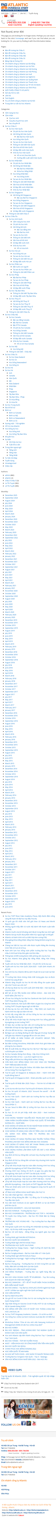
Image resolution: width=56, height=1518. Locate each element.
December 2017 (11, 683)
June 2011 (9, 877)
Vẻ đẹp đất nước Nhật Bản (23, 187)
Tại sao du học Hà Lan (21, 256)
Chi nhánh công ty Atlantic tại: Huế (18, 74)
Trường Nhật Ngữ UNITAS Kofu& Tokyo (20, 1242)
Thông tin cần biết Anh (21, 237)
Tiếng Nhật (13, 455)
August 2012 (10, 843)
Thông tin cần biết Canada (23, 333)
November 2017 (11, 686)
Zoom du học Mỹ (11, 1388)
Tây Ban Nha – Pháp (16, 397)
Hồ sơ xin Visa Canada (25, 344)
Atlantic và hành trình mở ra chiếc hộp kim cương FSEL (26, 937)
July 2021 (8, 572)
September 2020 (11, 596)
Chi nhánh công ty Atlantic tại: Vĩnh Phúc (20, 87)
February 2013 (10, 827)
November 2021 (11, 561)
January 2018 (10, 681)
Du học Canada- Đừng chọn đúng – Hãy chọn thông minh (27, 1054)
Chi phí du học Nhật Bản (22, 163)
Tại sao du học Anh (20, 235)
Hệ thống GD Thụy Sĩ (21, 301)
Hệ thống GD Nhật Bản (22, 166)
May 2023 (9, 527)
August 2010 (10, 901)
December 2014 (11, 768)
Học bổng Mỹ (18, 349)
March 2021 (9, 583)
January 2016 (10, 739)
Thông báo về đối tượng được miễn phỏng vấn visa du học (27, 956)
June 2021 (9, 575)
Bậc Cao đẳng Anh (24, 229)
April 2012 (9, 853)
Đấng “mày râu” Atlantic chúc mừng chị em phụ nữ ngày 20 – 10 (28, 1392)
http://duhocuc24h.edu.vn (12, 1512)
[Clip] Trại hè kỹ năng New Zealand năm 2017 (21, 1383)
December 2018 (11, 652)
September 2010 (11, 899)
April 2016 (9, 731)
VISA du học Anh (19, 245)
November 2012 (11, 835)
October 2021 (10, 564)
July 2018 (8, 665)
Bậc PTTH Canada (19, 325)
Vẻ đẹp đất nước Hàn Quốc (23, 150)
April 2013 (9, 822)
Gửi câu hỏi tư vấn (12, 93)
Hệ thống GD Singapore (22, 195)
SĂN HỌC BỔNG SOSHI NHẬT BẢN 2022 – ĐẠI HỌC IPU (26, 1359)
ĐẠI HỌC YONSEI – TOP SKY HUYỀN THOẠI (21, 1341)
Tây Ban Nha (14, 394)
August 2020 (10, 599)
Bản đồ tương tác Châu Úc (15, 58)
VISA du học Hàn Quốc (21, 152)
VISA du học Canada (20, 341)
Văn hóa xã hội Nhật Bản (22, 184)
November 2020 (11, 591)
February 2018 (10, 678)
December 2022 (11, 535)
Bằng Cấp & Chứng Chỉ (13, 61)
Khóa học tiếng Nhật (25, 171)
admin (7, 475)
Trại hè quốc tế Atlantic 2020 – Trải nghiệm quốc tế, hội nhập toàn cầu (27, 1377)
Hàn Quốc (13, 378)
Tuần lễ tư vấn (14, 444)
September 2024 (11, 498)
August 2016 (10, 723)
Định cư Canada (15, 413)
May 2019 (9, 638)
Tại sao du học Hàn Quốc (22, 142)
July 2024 (8, 503)
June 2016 (9, 726)
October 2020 (10, 593)
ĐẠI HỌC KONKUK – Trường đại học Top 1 (21, 1211)
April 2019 (9, 641)
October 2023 (10, 524)
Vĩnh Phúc (5, 1493)
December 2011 (11, 864)
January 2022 (10, 556)
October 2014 (10, 774)
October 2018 (10, 657)
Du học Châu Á (10, 126)
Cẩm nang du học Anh (21, 221)
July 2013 (8, 814)
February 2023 (10, 532)
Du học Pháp (14, 275)
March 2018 (9, 676)
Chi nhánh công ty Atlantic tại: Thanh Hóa (21, 82)
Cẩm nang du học (12, 113)
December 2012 (11, 832)
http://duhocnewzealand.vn (37, 1510)
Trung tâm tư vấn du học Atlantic (18, 103)
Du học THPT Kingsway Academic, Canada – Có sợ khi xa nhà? (28, 1314)
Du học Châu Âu (11, 216)
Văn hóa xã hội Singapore (23, 208)
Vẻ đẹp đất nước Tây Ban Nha (24, 296)
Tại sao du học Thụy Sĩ (21, 304)
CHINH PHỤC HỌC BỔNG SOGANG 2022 (20, 1349)
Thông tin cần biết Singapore (24, 206)
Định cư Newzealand (17, 418)
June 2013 (9, 816)
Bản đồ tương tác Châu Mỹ (15, 55)
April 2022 (9, 548)
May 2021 (9, 577)
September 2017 (11, 691)
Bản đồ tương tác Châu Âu (15, 53)
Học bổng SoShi (23, 176)
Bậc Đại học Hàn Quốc (25, 137)
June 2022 (9, 543)
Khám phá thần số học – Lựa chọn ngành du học (24, 1057)
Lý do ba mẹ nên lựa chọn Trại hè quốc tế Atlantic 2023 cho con (29, 1088)
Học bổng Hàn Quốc (21, 139)
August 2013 (10, 811)
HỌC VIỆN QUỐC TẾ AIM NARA (17, 1351)
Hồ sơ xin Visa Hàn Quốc (26, 155)
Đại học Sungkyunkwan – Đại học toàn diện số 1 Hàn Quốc (27, 1253)
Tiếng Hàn (13, 452)
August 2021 (10, 569)
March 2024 (9, 514)
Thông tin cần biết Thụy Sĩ (23, 306)
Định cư (8, 410)
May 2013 (9, 819)
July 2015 (8, 755)
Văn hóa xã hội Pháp (21, 285)
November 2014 (11, 771)
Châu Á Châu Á (10, 480)
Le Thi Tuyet (9, 483)
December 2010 (11, 891)
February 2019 (10, 646)
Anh (10, 373)
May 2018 (9, 670)
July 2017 (8, 697)
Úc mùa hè (13, 402)
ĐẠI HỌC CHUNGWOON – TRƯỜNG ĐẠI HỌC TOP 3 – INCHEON (29, 1213)
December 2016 (11, 713)
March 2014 (9, 792)
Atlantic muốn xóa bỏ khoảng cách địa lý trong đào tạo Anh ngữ (29, 932)
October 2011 (10, 869)
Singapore (13, 391)
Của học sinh (14, 118)
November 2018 (11, 654)
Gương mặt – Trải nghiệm (15, 423)
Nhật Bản (12, 386)
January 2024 (10, 516)
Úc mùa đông (14, 399)
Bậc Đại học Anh (23, 232)
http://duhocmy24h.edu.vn (34, 1512)
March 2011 (9, 885)
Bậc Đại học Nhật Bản (25, 168)
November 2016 (11, 715)
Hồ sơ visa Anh (22, 248)
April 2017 (9, 702)
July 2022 (8, 540)
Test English (9, 98)
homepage (20, 38)
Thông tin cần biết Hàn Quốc (24, 145)
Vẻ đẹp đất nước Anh (21, 243)
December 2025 (11, 495)
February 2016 (10, 737)
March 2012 (9, 856)
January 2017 (10, 710)
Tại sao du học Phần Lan (22, 269)
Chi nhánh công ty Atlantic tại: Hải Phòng (21, 71)
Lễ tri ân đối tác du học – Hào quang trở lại (21, 1030)
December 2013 (11, 800)
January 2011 (10, 888)
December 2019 (11, 620)
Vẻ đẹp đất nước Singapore (23, 211)
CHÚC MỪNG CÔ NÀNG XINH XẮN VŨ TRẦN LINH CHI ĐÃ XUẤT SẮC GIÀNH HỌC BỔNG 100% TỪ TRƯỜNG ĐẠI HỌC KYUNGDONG (30, 1134)
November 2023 (11, 522)
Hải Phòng (5, 1489)
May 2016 (9, 729)
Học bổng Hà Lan (19, 253)
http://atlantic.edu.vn (17, 1510)
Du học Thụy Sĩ (14, 298)
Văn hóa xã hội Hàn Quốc (23, 147)
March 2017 (9, 705)
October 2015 (10, 747)
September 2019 (11, 628)
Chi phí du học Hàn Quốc (22, 131)
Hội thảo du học (15, 442)
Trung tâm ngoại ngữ (13, 447)
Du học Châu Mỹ (11, 314)
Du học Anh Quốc (16, 219)
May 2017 (9, 699)
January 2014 (10, 798)
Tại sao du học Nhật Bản (22, 179)
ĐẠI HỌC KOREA (11, 1327)
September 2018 (11, 660)
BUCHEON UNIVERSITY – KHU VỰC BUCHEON (22, 1208)
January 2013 (10, 829)
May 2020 (9, 607)
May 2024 (9, 508)
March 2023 (9, 530)
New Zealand (14, 383)
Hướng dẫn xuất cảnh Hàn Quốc (29, 158)
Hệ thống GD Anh (19, 227)
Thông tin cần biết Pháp (22, 283)
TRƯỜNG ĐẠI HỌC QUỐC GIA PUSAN (19, 1245)
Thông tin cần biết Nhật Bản (24, 182)
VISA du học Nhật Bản (21, 190)
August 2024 (10, 500)
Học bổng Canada (20, 330)
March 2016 (9, 734)
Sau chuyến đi (14, 123)
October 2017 (10, 689)
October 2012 (10, 837)
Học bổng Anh (14, 431)
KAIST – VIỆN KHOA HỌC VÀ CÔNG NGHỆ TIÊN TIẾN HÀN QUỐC (29, 1343)
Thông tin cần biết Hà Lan (23, 259)
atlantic (8, 478)
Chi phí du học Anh (20, 224)
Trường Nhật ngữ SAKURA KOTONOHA (20, 1237)
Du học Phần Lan (15, 264)
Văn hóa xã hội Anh (20, 240)
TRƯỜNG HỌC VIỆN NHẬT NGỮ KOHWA (20, 1269)
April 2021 (9, 580)
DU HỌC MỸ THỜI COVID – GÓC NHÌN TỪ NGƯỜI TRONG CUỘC (29, 1354)
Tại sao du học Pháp (20, 280)
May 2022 (9, 545)
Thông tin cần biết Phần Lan (24, 272)
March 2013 (9, 824)
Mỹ (10, 381)
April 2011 (9, 883)
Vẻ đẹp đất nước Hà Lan (22, 261)
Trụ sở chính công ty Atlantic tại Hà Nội (20, 101)
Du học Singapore (16, 192)
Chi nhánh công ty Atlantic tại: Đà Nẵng (20, 63)
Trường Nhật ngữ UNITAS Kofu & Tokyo (20, 1256)
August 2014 (10, 779)
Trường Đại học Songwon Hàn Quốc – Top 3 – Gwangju (26, 1357)
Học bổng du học (11, 428)
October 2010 (10, 896)
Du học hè (9, 367)
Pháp (11, 389)
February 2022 (10, 553)
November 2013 (11, 803)
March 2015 (9, 763)
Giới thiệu (5, 13)
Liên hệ (23, 13)
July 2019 (8, 633)
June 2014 (9, 784)
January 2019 (10, 649)
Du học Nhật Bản (15, 160)
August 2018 (10, 662)
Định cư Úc (13, 421)
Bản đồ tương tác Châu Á (14, 50)
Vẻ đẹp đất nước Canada (22, 338)
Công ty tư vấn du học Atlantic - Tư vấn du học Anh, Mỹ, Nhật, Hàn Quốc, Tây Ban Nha (14, 6)
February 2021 (10, 585)
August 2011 (10, 872)
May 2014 (9, 787)
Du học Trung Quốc (12, 405)
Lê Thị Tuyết (9, 486)
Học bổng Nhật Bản (20, 174)
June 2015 (9, 758)
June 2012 (9, 848)
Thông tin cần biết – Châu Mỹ (20, 352)
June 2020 (9, 604)
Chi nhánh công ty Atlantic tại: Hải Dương (21, 69)
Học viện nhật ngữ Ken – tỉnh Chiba (18, 1195)
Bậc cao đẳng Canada (21, 320)
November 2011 (11, 867)
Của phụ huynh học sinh (18, 121)
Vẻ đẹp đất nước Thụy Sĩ (22, 309)
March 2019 (9, 644)
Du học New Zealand (17, 357)
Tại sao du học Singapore (22, 203)
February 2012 (10, 859)
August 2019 (10, 630)
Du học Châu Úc (11, 354)
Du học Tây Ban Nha (17, 290)
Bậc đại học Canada (20, 322)
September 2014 (11, 776)
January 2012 (10, 861)
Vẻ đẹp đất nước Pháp (21, 288)
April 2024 (9, 511)
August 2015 (10, 752)
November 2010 (11, 893)
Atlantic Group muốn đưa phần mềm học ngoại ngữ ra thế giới (29, 934)
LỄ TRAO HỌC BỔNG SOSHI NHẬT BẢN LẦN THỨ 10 (25, 1192)
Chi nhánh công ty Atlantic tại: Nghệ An (20, 77)
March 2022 (9, 551)
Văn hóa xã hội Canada (22, 336)
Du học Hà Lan (14, 251)
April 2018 (9, 673)
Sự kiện (8, 439)
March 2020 (9, 612)
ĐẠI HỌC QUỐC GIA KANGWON (17, 1240)
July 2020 (8, 601)
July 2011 (8, 875)
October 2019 (10, 625)
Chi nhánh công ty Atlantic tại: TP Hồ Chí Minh (23, 85)
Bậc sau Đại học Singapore (27, 198)
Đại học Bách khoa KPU (14, 1296)
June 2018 (9, 668)
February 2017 (10, 707)
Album (14, 13)
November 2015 (11, 745)
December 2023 (11, 519)
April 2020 (9, 609)
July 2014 (8, 782)
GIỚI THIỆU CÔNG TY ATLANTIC (17, 90)
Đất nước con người (20, 267)
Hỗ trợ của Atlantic (12, 426)
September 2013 (11, 808)
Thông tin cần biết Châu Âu (19, 312)
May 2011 (9, 880)
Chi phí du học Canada (21, 328)
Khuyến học (9, 436)
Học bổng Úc (14, 365)
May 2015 (9, 760)
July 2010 (8, 904)
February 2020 (10, 614)
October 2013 (10, 806)
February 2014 (10, 795)
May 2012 (9, 851)
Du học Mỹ (13, 346)
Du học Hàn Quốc (16, 129)
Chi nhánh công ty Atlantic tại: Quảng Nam (21, 79)
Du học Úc (13, 359)
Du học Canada (15, 317)
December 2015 (11, 742)
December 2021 (11, 559)
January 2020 (10, 617)
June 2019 (9, 636)
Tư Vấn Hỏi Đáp (11, 458)
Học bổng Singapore (21, 200)
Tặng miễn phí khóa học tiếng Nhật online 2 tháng (24, 1059)
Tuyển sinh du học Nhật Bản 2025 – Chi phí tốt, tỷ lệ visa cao (28, 964)
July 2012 (8, 845)
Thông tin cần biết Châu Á (19, 214)
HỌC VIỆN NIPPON (12, 1293)
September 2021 (11, 567)
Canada (12, 375)
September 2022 (11, 537)
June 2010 (9, 907)
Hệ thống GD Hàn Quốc (22, 134)
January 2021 (10, 588)
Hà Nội (4, 1485)
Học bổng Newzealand (17, 362)
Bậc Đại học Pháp (19, 277)
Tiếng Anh (13, 450)
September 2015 (11, 750)
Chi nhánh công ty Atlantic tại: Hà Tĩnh (20, 66)
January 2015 (10, 766)
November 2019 (11, 622)
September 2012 (11, 840)
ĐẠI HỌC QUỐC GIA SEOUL (15, 1346)
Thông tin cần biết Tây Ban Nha (25, 293)
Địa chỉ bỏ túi (10, 407)
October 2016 (10, 718)
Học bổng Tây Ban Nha (18, 434)
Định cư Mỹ (13, 415)
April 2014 (9, 790)
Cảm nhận (9, 115)
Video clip (9, 466)
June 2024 (9, 506)
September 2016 (11, 721)
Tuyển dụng (33, 13)
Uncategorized (10, 463)
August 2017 (10, 694)
